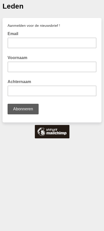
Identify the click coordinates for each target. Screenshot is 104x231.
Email (14, 33)
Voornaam (17, 58)
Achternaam (19, 82)
